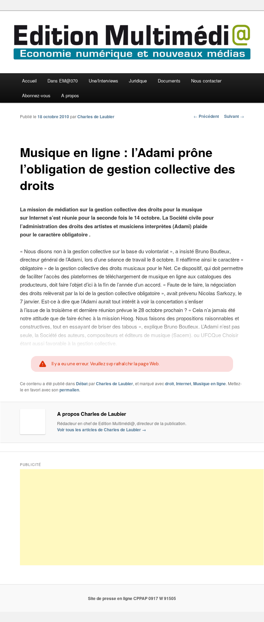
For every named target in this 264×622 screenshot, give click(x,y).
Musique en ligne (209, 383)
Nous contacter (206, 80)
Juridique (138, 80)
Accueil (29, 80)
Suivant (234, 116)
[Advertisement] (142, 517)
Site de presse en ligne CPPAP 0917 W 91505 (132, 598)
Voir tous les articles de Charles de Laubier (101, 429)
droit (169, 383)
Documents (169, 80)
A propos (70, 95)
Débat (82, 383)
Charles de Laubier (95, 116)
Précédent (206, 116)
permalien (69, 390)
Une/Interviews (103, 80)
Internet (183, 383)
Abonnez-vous (36, 95)
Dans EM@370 (62, 80)
